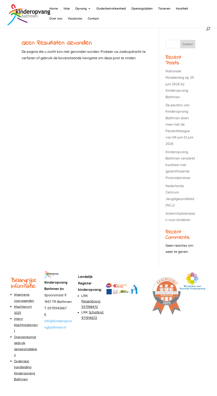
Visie (66, 8)
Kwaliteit (182, 8)
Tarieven (164, 8)
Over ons (55, 18)
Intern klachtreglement (26, 325)
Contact (93, 18)
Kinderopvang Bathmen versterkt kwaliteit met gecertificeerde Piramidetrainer (180, 165)
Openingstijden (142, 8)
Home (53, 8)
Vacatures (75, 18)
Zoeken (187, 44)
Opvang (81, 8)
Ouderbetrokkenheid (111, 8)
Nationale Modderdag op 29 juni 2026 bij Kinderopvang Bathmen (180, 84)
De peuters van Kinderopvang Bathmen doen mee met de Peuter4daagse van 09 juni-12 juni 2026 (179, 124)
